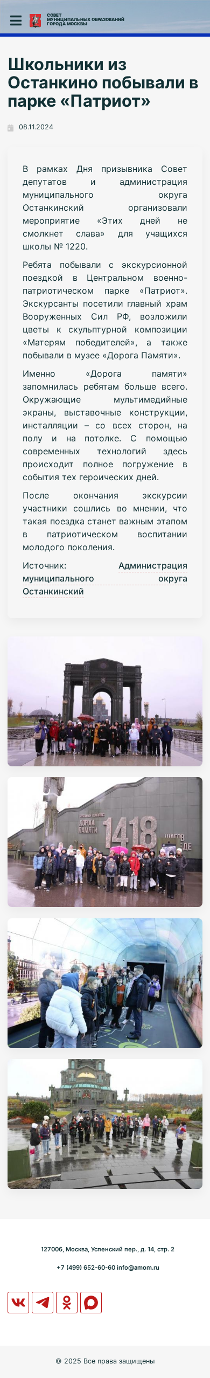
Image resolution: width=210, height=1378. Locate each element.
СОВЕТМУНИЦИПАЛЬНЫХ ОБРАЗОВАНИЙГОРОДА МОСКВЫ (85, 19)
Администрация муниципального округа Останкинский (105, 578)
